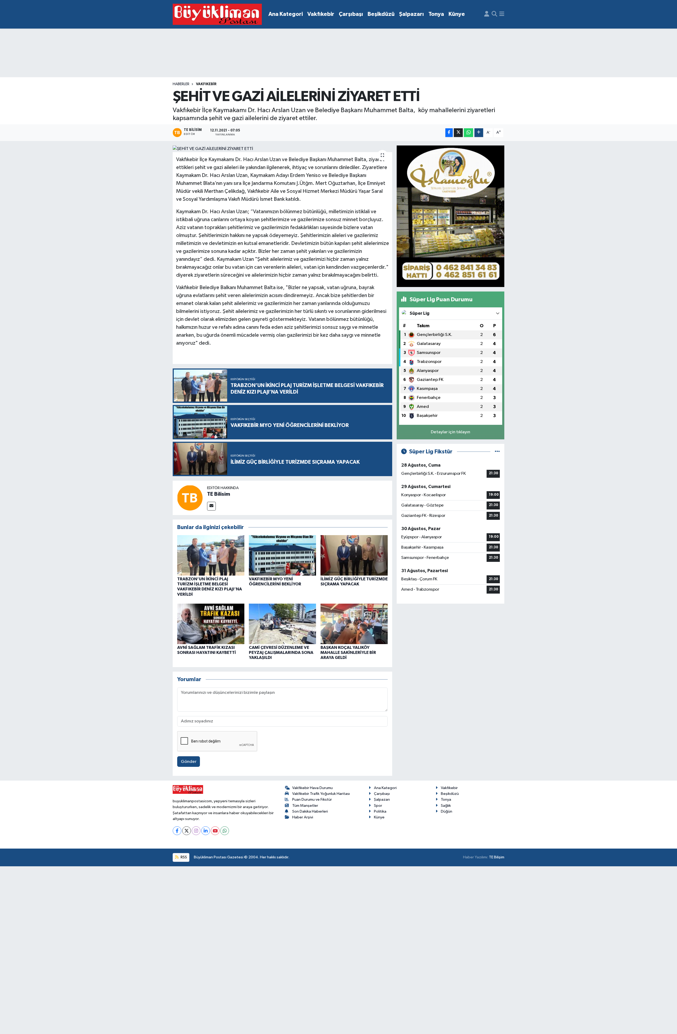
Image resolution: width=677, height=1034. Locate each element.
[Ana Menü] (501, 14)
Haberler (181, 84)
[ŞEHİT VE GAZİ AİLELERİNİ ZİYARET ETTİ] (282, 148)
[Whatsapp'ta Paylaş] (468, 132)
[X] (186, 830)
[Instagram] (196, 830)
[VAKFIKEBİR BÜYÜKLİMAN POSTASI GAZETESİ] (217, 14)
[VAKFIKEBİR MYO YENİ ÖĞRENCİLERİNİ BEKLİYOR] (282, 555)
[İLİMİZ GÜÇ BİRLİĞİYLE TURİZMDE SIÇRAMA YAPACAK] (354, 555)
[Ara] (494, 14)
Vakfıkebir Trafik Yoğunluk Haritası (321, 794)
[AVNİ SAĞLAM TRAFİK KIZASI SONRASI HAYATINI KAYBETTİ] (210, 624)
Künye (457, 14)
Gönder (188, 761)
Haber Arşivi (302, 817)
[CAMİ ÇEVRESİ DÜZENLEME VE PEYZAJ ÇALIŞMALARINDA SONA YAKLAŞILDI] (282, 624)
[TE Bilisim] (190, 497)
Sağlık (446, 806)
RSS (183, 857)
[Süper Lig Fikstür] (497, 451)
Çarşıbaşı (351, 14)
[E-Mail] (211, 506)
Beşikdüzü (381, 14)
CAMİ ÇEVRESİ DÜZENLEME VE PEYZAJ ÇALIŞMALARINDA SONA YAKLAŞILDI (281, 652)
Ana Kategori (285, 14)
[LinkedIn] (205, 830)
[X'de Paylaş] (458, 132)
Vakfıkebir (320, 14)
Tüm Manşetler (305, 806)
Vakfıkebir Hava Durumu (312, 788)
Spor (378, 806)
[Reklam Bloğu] (450, 216)
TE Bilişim (496, 857)
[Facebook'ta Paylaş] (449, 132)
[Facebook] (177, 830)
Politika (380, 811)
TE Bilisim (218, 494)
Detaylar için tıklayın (450, 432)
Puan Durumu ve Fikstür (312, 799)
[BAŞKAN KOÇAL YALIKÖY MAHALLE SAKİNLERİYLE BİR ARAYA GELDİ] (354, 624)
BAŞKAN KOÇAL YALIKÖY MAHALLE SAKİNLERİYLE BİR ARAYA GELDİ (348, 652)
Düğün (446, 811)
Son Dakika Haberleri (310, 811)
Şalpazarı (411, 14)
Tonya (436, 14)
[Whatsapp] (224, 830)
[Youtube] (215, 830)
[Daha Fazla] (478, 132)
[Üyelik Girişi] (486, 14)
